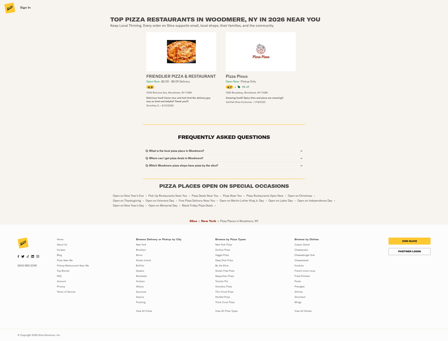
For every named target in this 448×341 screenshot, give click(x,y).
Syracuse (141, 291)
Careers (61, 249)
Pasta (298, 281)
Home (60, 239)
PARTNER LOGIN (409, 251)
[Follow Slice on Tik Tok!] (28, 257)
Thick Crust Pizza (225, 302)
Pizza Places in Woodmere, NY (239, 221)
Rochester (141, 276)
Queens (140, 270)
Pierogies (300, 286)
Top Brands (63, 270)
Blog (59, 255)
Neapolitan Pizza (224, 276)
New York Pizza (223, 244)
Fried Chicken (302, 276)
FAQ (59, 276)
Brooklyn (141, 249)
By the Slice (221, 265)
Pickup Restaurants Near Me (73, 265)
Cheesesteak (302, 260)
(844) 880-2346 (27, 265)
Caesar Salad (302, 244)
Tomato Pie (221, 281)
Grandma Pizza (223, 286)
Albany (140, 286)
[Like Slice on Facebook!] (18, 257)
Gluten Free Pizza (224, 270)
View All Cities (144, 311)
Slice (193, 221)
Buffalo (140, 265)
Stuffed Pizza (222, 297)
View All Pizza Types (226, 311)
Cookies (299, 265)
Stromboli (300, 297)
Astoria (140, 297)
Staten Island (143, 260)
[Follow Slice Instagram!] (37, 257)
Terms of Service (66, 291)
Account (61, 281)
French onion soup (305, 270)
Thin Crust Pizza (224, 291)
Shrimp (299, 291)
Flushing (140, 302)
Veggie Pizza (222, 255)
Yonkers (140, 281)
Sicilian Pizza (222, 249)
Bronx (139, 255)
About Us (62, 244)
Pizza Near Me (65, 260)
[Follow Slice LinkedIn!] (32, 257)
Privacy (61, 286)
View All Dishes (303, 311)
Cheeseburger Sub (305, 255)
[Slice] (9, 8)
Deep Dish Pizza (224, 260)
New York (208, 221)
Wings (298, 302)
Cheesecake (301, 249)
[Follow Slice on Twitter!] (22, 257)
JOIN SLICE (409, 241)
